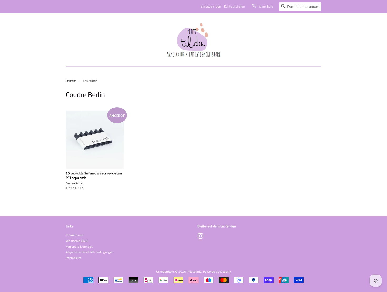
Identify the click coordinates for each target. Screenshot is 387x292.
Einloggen (207, 6)
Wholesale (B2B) (77, 241)
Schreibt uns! (75, 235)
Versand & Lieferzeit (79, 246)
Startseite (71, 81)
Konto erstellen (234, 6)
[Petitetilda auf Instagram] (200, 237)
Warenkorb (266, 6)
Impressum (73, 258)
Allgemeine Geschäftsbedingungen (89, 252)
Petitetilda (194, 272)
